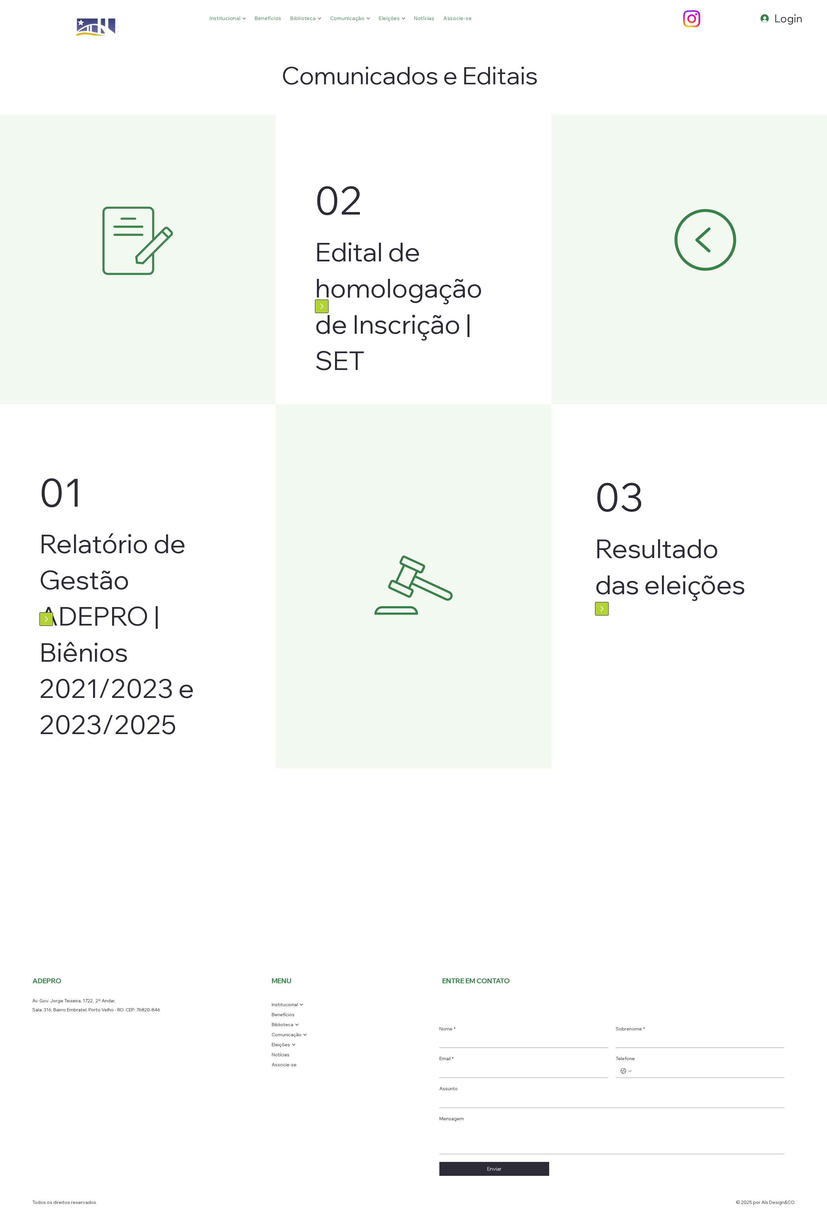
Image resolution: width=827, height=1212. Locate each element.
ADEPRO (46, 980)
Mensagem (451, 1119)
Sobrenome (630, 1029)
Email (446, 1058)
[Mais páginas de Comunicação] (368, 18)
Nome (447, 1029)
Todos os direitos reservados (64, 1202)
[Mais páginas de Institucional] (244, 18)
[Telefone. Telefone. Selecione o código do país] (626, 1071)
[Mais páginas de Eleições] (403, 18)
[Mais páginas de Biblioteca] (319, 18)
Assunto (448, 1088)
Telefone (625, 1058)
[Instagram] (691, 18)
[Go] (322, 306)
